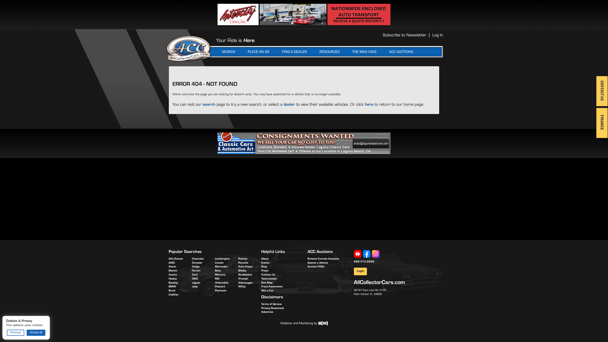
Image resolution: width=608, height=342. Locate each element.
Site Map (266, 283)
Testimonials (269, 279)
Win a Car (267, 291)
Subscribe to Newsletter (404, 35)
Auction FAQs (316, 267)
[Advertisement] (208, 198)
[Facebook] (366, 254)
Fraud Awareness (272, 286)
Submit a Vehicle (318, 263)
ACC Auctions (401, 52)
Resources (329, 52)
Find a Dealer (294, 52)
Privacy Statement (272, 308)
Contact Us (268, 275)
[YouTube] (357, 254)
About (265, 259)
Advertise (267, 312)
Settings (15, 332)
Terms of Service (271, 304)
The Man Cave (364, 52)
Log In (437, 35)
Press (264, 271)
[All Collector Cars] (189, 48)
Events (265, 263)
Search (228, 52)
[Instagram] (376, 254)
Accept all (36, 332)
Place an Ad (258, 52)
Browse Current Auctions (323, 259)
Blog (264, 267)
